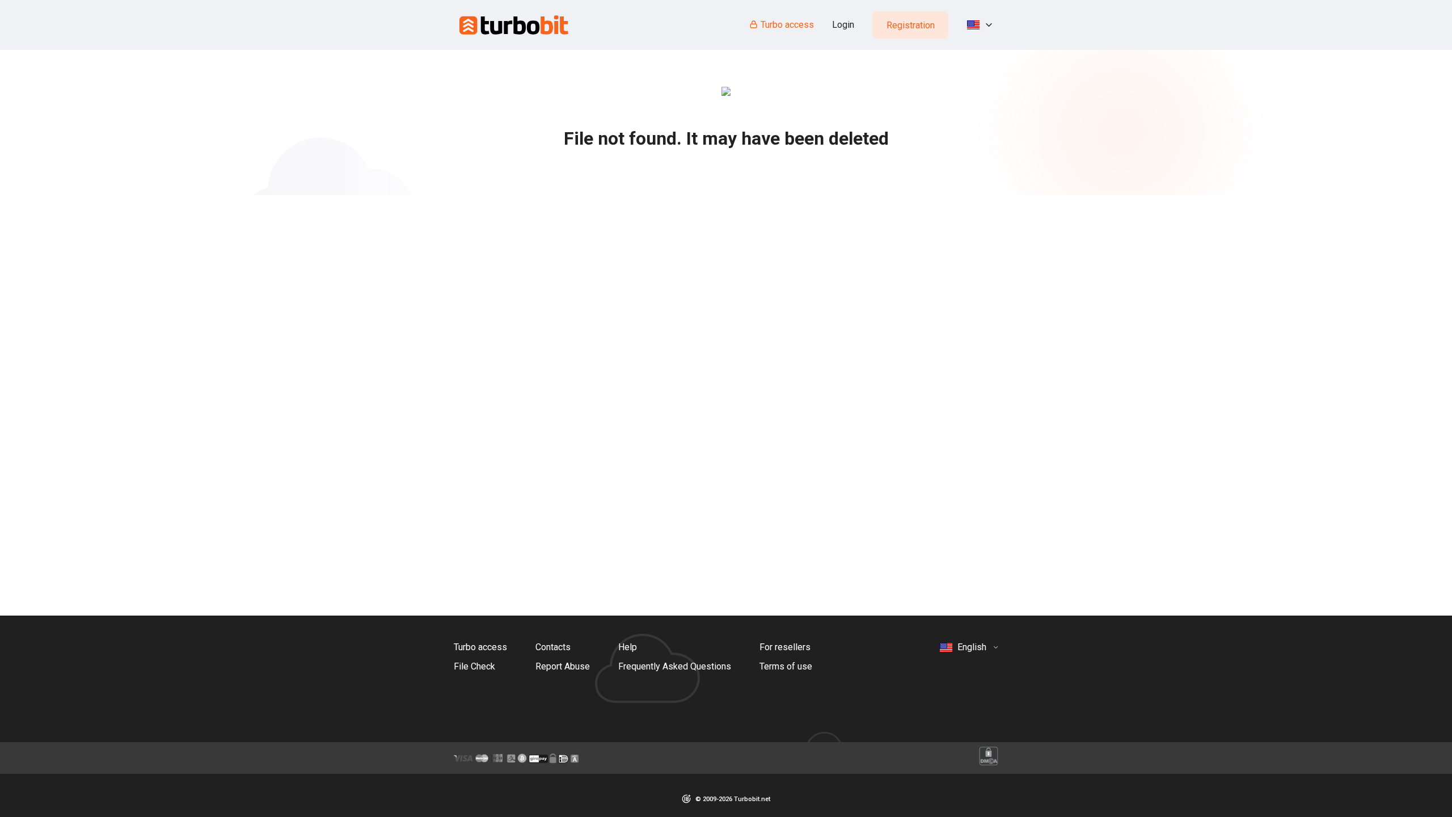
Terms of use (785, 666)
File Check (474, 666)
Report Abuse (562, 666)
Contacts (553, 647)
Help (627, 647)
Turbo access (787, 24)
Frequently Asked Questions (674, 666)
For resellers (785, 647)
